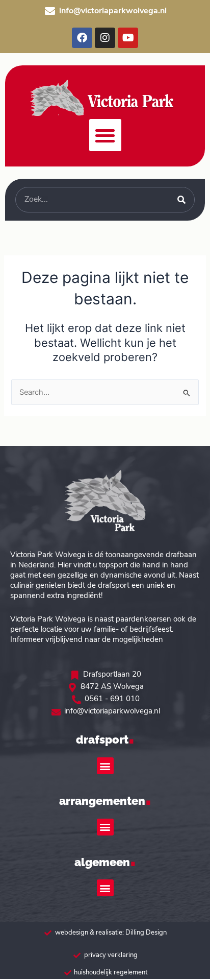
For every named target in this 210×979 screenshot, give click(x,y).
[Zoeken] (181, 199)
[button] (105, 135)
